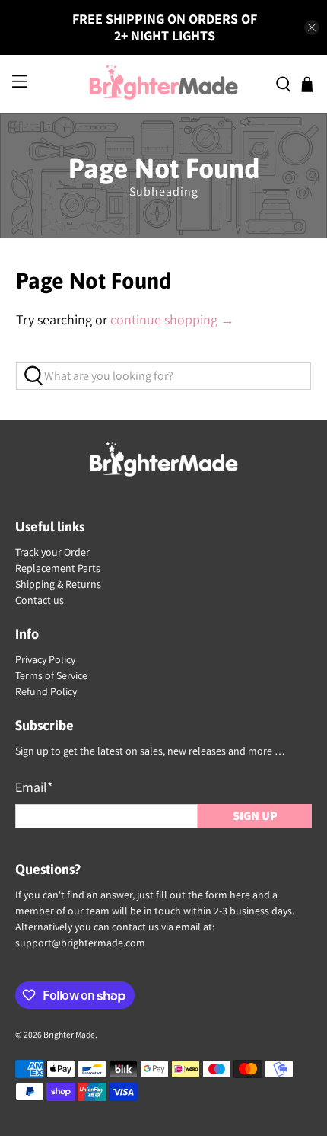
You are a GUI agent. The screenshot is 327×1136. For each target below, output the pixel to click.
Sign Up (255, 816)
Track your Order (52, 552)
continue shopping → (172, 319)
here (240, 894)
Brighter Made (69, 1034)
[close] (311, 27)
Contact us (39, 600)
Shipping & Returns (58, 584)
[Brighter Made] (164, 84)
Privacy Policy (45, 659)
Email (33, 787)
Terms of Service (51, 675)
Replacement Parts (57, 568)
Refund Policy (46, 691)
